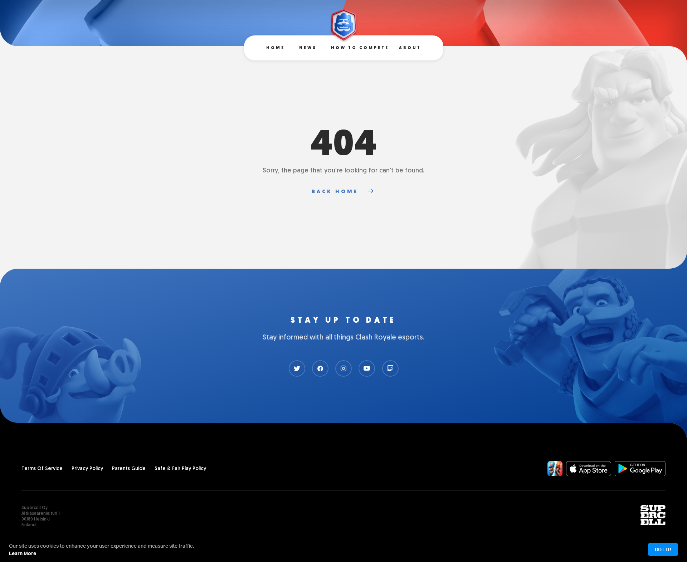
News (308, 48)
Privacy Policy (87, 468)
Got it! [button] (663, 549)
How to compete (360, 48)
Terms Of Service (42, 468)
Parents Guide (129, 468)
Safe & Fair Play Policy (180, 468)
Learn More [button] (22, 553)
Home (275, 48)
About (410, 48)
